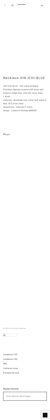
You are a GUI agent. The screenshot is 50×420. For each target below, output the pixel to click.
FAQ (5, 364)
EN (42, 5)
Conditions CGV (10, 354)
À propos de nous (11, 373)
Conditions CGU (10, 359)
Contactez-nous (10, 368)
